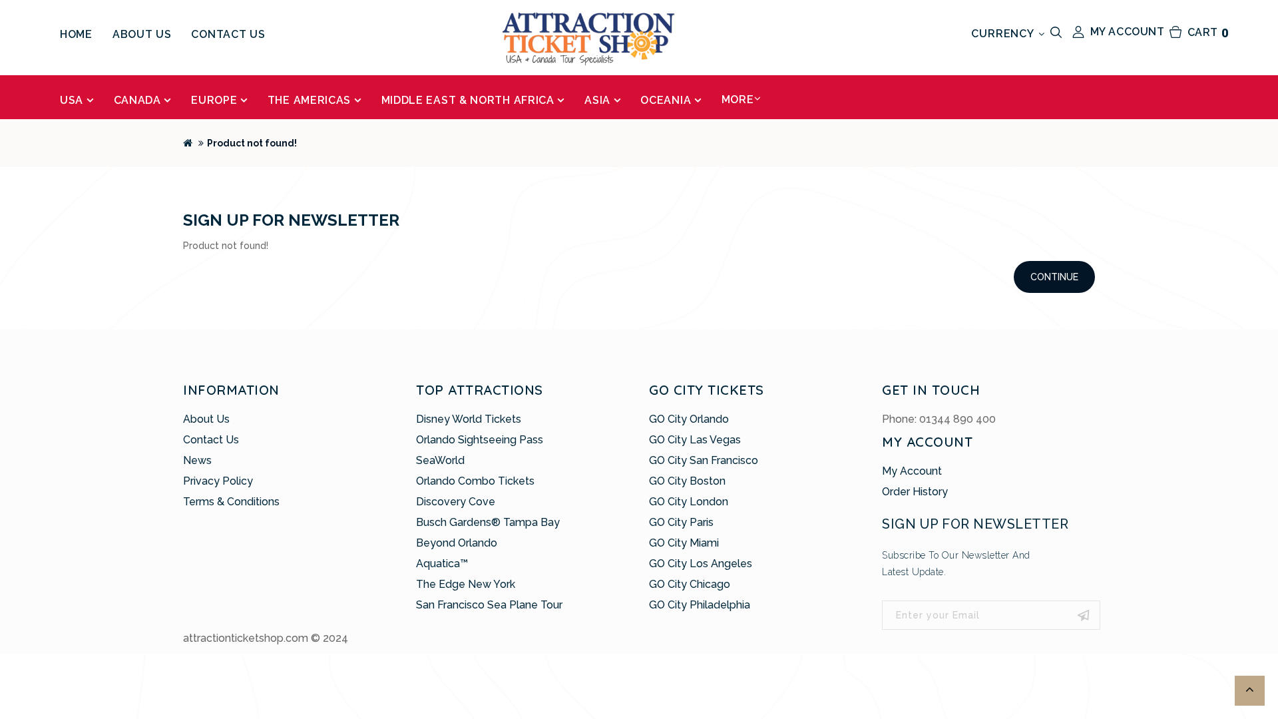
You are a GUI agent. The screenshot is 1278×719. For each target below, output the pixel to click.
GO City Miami (684, 543)
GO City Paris (681, 522)
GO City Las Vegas (695, 439)
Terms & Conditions (231, 501)
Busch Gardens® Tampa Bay (488, 522)
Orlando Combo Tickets (475, 481)
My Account (912, 471)
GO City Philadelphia (699, 605)
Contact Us (211, 439)
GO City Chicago (689, 584)
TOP (1250, 691)
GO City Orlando (689, 419)
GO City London (688, 501)
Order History (915, 491)
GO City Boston (687, 481)
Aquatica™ (442, 563)
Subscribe (1083, 615)
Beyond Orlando (456, 543)
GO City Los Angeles (700, 563)
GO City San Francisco (703, 460)
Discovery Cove (455, 501)
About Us (206, 419)
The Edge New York (465, 584)
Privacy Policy (218, 481)
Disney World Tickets (468, 419)
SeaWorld (440, 460)
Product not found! (252, 143)
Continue (1054, 277)
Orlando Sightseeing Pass (479, 439)
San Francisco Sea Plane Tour (489, 605)
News (197, 460)
